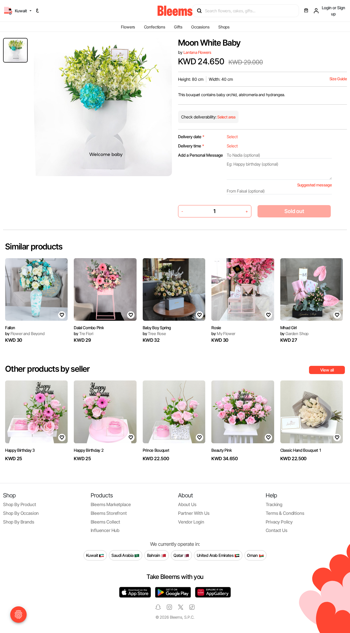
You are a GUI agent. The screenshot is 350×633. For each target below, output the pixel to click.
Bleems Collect (105, 522)
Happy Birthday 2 (89, 450)
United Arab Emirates (216, 555)
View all (327, 370)
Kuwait (92, 555)
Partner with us (193, 513)
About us (187, 504)
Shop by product (19, 504)
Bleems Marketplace (111, 504)
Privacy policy (279, 522)
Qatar (178, 555)
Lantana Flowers (197, 52)
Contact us (276, 530)
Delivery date (191, 136)
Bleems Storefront (109, 513)
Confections (154, 26)
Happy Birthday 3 (20, 450)
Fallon (10, 327)
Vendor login (191, 522)
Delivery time (191, 145)
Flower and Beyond (25, 333)
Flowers (128, 26)
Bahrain (154, 555)
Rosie (216, 327)
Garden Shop (294, 333)
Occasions (200, 26)
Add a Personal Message (200, 155)
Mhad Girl (288, 327)
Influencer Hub (105, 530)
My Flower (223, 333)
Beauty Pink (221, 450)
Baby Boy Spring (157, 327)
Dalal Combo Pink (89, 327)
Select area (226, 117)
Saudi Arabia (122, 555)
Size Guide (338, 78)
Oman (253, 555)
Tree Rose (154, 333)
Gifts (178, 26)
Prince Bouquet (156, 450)
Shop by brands (18, 522)
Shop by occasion (21, 513)
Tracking (274, 504)
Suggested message (314, 185)
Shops (224, 26)
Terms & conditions (285, 513)
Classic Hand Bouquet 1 (301, 450)
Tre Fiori (83, 333)
